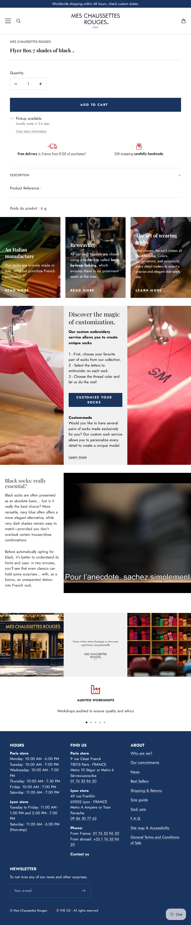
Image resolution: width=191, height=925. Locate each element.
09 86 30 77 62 (83, 818)
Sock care (138, 809)
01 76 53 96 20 (83, 781)
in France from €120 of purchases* (52, 153)
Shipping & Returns (146, 790)
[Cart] (183, 20)
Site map (138, 828)
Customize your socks (94, 400)
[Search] (18, 20)
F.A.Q (135, 818)
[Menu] (8, 21)
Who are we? (141, 753)
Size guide (139, 800)
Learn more (78, 457)
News (135, 772)
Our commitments (145, 762)
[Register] (84, 890)
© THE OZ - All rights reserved (77, 910)
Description (19, 175)
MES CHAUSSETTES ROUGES (30, 41)
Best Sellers (139, 781)
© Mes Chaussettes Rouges (28, 910)
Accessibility (159, 828)
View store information (31, 131)
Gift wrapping (139, 153)
